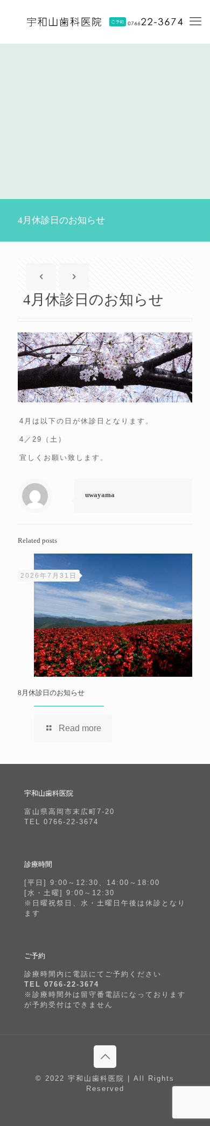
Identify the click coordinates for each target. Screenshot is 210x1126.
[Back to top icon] (105, 1056)
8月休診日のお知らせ (51, 693)
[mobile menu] (195, 21)
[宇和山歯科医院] (105, 21)
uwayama (100, 495)
